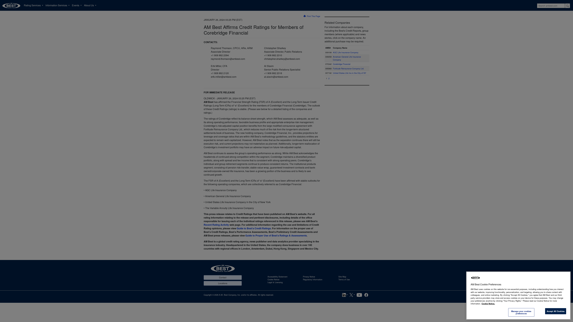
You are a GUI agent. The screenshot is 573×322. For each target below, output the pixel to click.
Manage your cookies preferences (521, 312)
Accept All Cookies (555, 311)
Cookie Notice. (488, 303)
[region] (518, 295)
